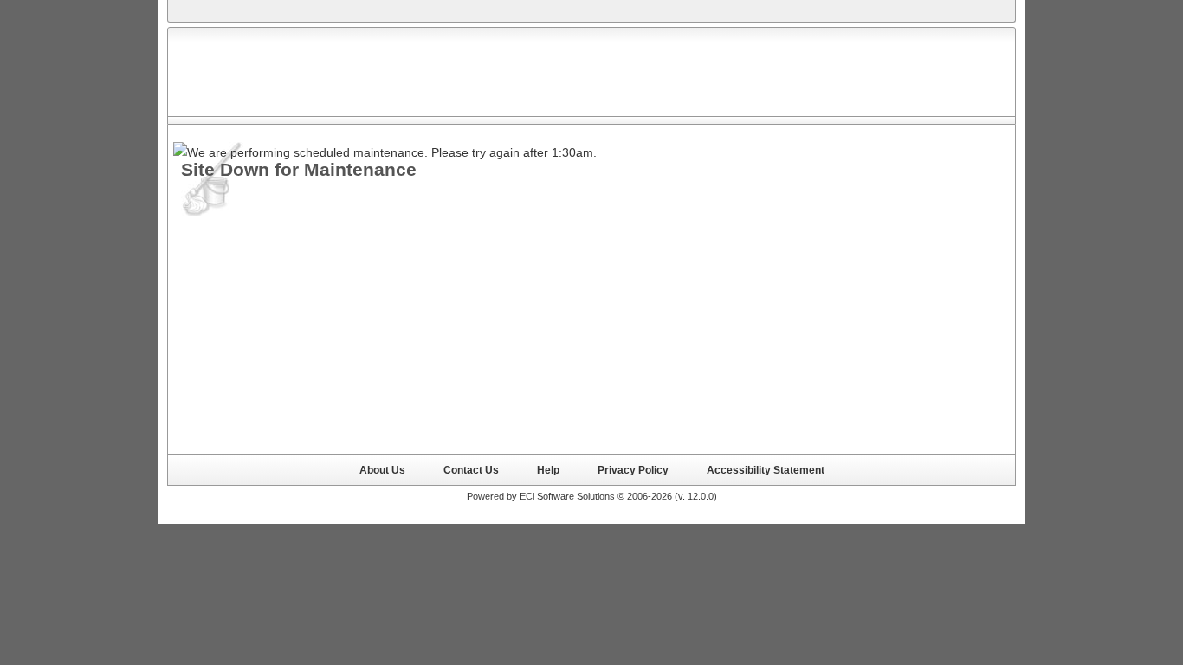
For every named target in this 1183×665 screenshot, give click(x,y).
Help (548, 469)
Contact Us (471, 469)
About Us (382, 469)
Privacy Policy (633, 469)
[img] (273, 71)
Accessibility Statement (765, 469)
